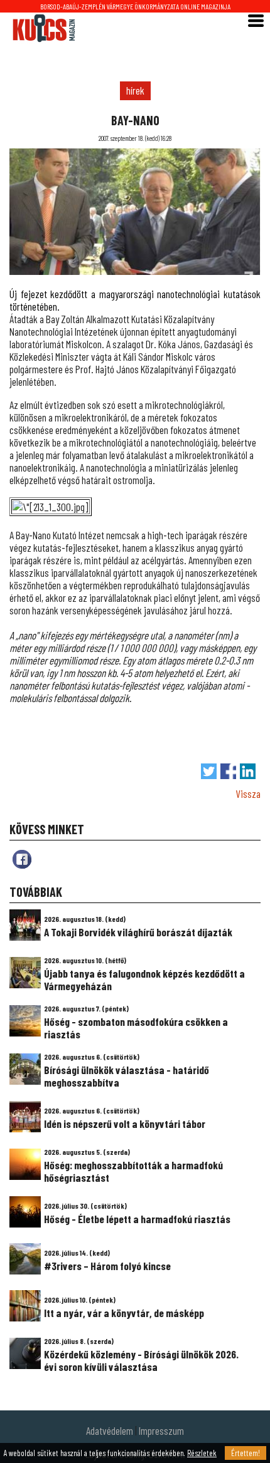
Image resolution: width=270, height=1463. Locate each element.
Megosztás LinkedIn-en (248, 771)
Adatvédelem (109, 1430)
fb (22, 859)
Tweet (209, 771)
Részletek (202, 1453)
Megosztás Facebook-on (228, 771)
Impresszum (161, 1430)
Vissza (248, 793)
